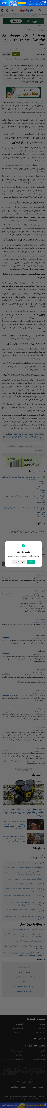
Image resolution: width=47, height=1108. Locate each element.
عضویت (31, 561)
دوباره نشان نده (19, 562)
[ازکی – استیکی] (23, 3)
